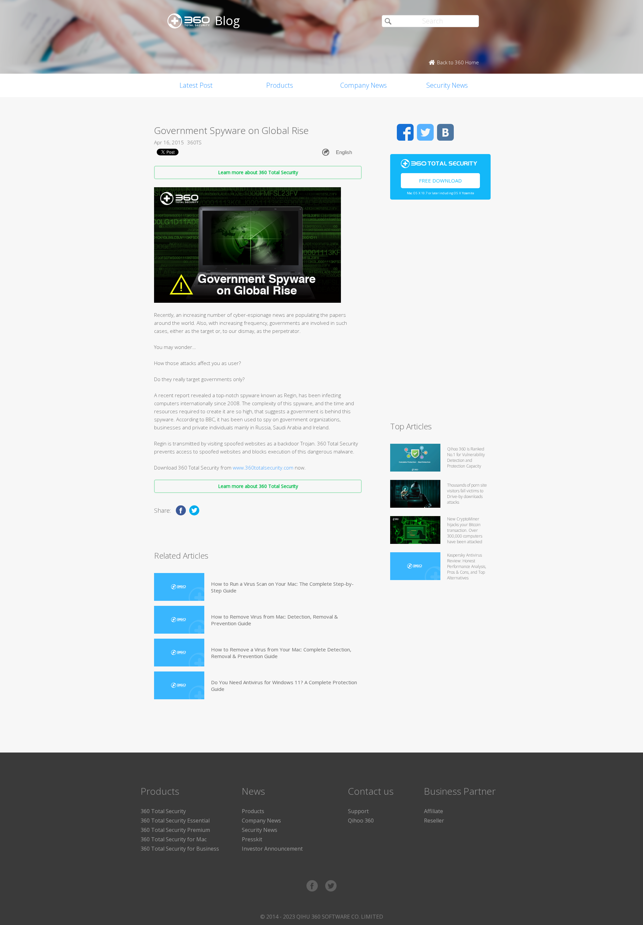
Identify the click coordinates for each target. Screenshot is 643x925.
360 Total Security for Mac (174, 839)
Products (279, 85)
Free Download (440, 180)
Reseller (434, 820)
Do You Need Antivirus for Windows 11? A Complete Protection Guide (284, 685)
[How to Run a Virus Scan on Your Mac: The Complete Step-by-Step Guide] (179, 587)
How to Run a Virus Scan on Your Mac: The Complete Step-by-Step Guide (282, 587)
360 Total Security (163, 811)
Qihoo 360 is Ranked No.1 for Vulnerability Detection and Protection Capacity (466, 457)
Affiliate (433, 811)
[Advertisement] (440, 313)
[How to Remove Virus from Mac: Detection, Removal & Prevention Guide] (179, 620)
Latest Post (196, 85)
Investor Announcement (272, 848)
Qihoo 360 (361, 820)
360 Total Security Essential (175, 820)
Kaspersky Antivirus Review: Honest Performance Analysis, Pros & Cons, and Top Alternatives (466, 566)
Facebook (405, 132)
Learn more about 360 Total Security (258, 172)
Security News (447, 85)
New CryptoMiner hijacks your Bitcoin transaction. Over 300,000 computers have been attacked (464, 530)
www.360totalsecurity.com (263, 467)
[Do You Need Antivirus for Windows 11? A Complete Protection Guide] (179, 685)
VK (445, 132)
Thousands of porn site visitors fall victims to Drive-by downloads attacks (467, 493)
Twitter (425, 132)
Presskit (252, 839)
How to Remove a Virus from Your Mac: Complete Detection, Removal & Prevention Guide (281, 652)
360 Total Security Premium (175, 830)
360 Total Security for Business (180, 848)
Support (358, 811)
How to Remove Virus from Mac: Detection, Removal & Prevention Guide (274, 620)
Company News (363, 85)
